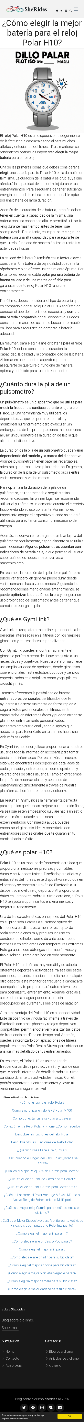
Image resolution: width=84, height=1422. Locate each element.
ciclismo (54, 1365)
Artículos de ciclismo (63, 1358)
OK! (70, 1416)
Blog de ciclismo (60, 1351)
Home (9, 1351)
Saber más (10, 1328)
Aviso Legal (13, 1365)
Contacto (12, 1358)
